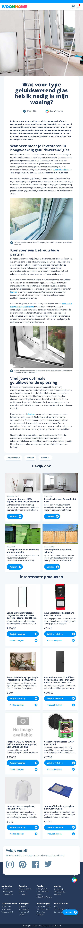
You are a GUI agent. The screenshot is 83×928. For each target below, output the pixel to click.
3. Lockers (22, 894)
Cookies (22, 915)
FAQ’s (56, 906)
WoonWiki (57, 894)
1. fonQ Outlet (42, 889)
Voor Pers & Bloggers (61, 909)
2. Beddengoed (7, 891)
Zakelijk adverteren (43, 906)
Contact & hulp (61, 903)
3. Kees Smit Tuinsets (44, 897)
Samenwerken (59, 912)
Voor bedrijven (43, 903)
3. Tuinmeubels (7, 894)
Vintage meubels (7, 912)
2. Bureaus (23, 891)
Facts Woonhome (43, 909)
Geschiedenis (6, 909)
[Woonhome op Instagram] (10, 864)
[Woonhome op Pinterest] (23, 864)
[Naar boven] (75, 877)
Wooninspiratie (59, 892)
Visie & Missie (6, 906)
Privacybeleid (24, 912)
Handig (57, 886)
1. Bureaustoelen (25, 889)
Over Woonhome (9, 903)
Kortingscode (59, 889)
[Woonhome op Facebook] (35, 864)
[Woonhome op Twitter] (48, 864)
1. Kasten (5, 889)
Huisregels (24, 903)
